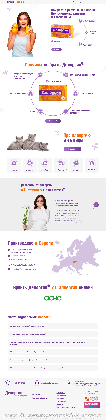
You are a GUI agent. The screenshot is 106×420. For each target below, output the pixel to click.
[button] (40, 111)
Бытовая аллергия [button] (92, 169)
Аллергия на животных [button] (45, 169)
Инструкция (57, 41)
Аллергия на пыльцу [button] (76, 169)
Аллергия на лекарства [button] (30, 169)
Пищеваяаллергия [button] (14, 169)
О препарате (55, 81)
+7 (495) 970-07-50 (18, 383)
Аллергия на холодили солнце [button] (61, 169)
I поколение (96, 209)
